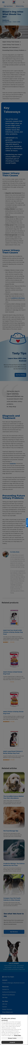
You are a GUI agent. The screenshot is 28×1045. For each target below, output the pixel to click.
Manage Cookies (12, 1038)
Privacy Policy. (17, 1035)
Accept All (12, 1042)
